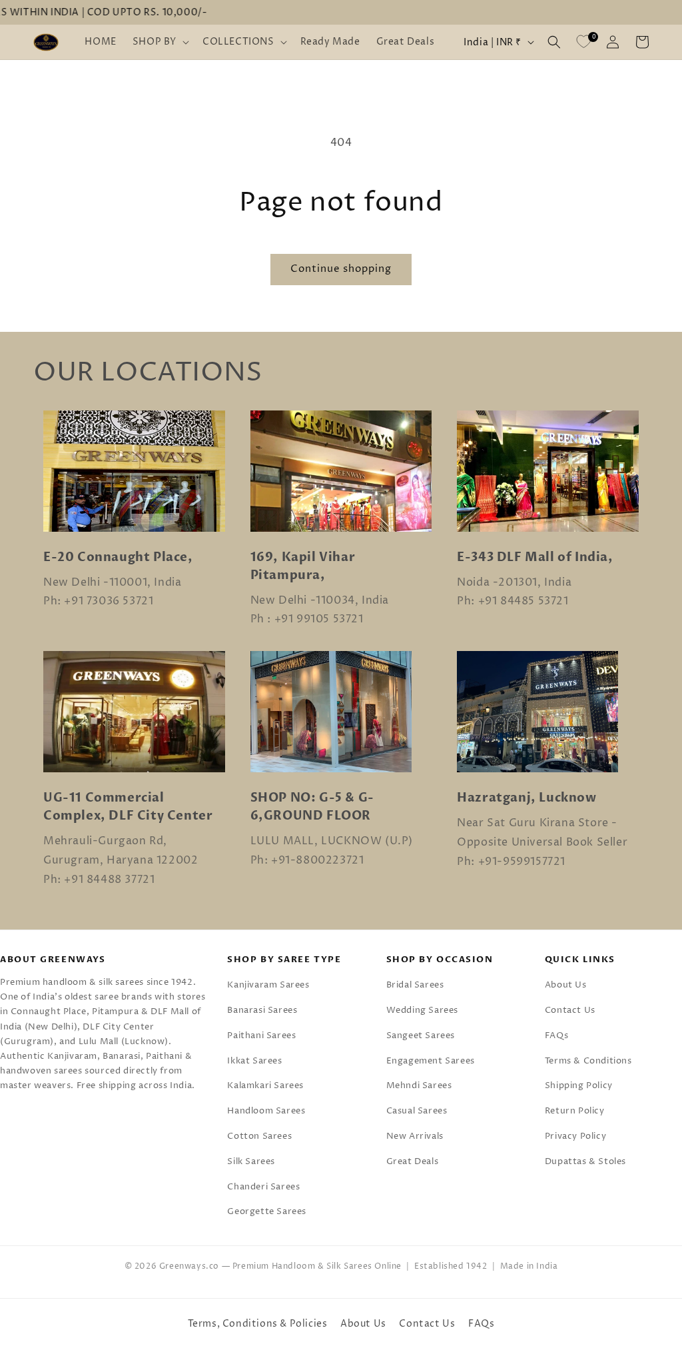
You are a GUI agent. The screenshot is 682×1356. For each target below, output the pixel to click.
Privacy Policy (575, 1136)
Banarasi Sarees (262, 1010)
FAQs (556, 1035)
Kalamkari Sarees (265, 1085)
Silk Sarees (251, 1161)
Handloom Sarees (266, 1111)
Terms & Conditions (588, 1061)
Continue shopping (341, 269)
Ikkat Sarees (254, 1061)
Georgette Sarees (266, 1211)
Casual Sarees (417, 1111)
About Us (566, 985)
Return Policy (575, 1111)
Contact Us (570, 1010)
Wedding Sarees (422, 1010)
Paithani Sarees (261, 1035)
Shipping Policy (579, 1085)
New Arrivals (415, 1136)
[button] (159, 42)
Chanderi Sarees (263, 1187)
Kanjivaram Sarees (268, 985)
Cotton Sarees (259, 1136)
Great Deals (412, 1161)
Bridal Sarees (415, 985)
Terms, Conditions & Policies (258, 1323)
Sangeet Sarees (420, 1035)
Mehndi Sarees (419, 1085)
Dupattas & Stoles (585, 1161)
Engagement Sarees (430, 1061)
